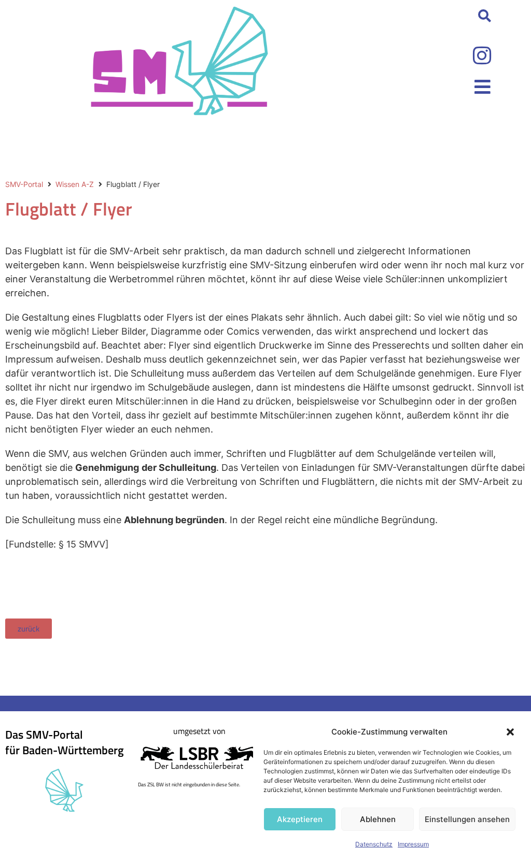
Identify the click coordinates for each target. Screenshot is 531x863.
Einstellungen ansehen (467, 819)
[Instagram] (482, 55)
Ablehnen (378, 819)
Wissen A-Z (74, 184)
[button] (510, 732)
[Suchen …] (484, 16)
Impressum (413, 844)
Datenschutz (374, 844)
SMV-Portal (24, 184)
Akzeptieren (300, 819)
